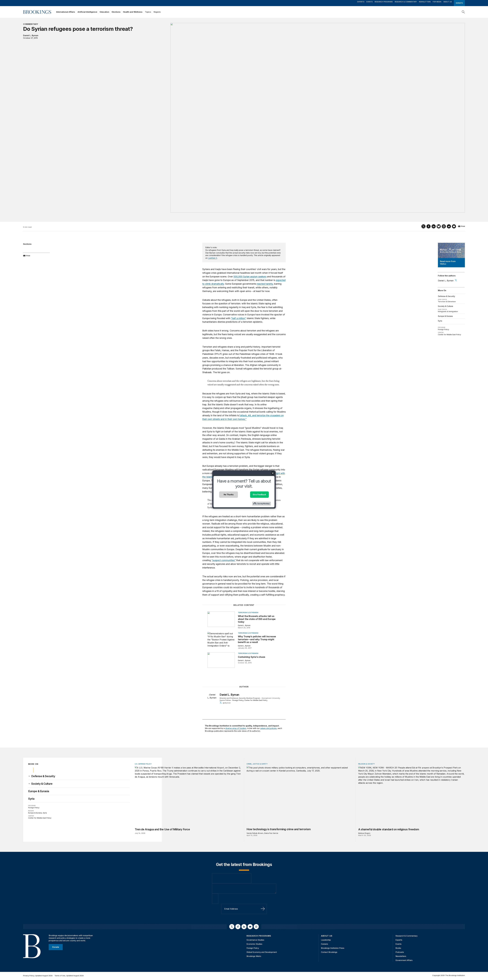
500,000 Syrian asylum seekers (249, 276)
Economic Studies (254, 944)
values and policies (268, 728)
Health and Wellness (132, 12)
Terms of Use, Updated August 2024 (69, 976)
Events (369, 2)
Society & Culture (445, 306)
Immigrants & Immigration (448, 311)
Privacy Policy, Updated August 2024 (37, 976)
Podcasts (399, 952)
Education (104, 12)
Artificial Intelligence (87, 12)
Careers (324, 944)
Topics (148, 12)
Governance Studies (255, 940)
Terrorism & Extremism (447, 302)
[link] (43, 776)
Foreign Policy (443, 329)
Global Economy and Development (262, 952)
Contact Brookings (329, 952)
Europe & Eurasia (445, 316)
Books (398, 948)
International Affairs (65, 12)
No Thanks (229, 494)
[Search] (463, 11)
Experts (360, 2)
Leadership (326, 940)
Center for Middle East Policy (449, 334)
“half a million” (238, 318)
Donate (459, 3)
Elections (116, 12)
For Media (437, 2)
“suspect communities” (223, 560)
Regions (157, 12)
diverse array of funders (235, 728)
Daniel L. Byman (30, 35)
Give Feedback (259, 494)
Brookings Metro (254, 956)
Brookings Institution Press (332, 948)
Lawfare (211, 258)
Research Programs (384, 2)
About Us (447, 2)
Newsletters (425, 2)
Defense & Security (446, 296)
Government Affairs (404, 960)
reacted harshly (265, 283)
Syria (440, 321)
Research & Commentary (406, 2)
